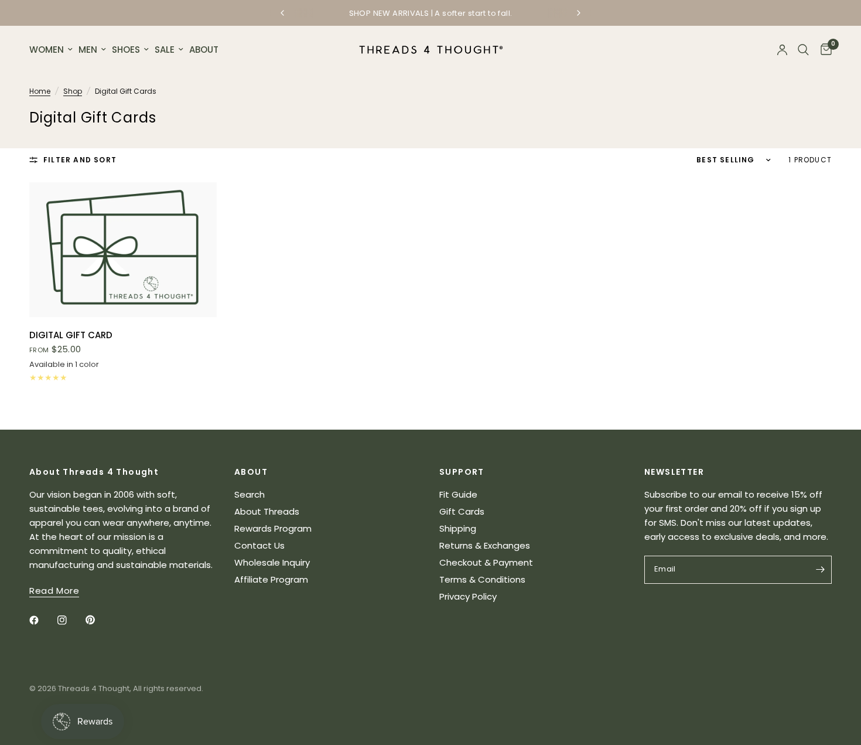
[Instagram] (70, 620)
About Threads (266, 511)
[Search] (803, 50)
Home (39, 91)
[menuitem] (52, 50)
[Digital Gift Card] (123, 249)
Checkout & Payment (486, 562)
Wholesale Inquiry (272, 562)
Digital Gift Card (70, 335)
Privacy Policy (468, 596)
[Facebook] (42, 620)
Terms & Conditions (482, 579)
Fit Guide (458, 494)
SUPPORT (461, 472)
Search (249, 494)
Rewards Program (273, 528)
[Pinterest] (98, 620)
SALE (165, 49)
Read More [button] (54, 591)
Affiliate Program (271, 579)
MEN (87, 49)
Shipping (457, 528)
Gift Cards (461, 511)
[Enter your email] (820, 570)
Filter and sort (80, 160)
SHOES (126, 49)
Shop (72, 91)
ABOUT (203, 49)
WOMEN (46, 49)
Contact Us (259, 545)
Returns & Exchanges (484, 545)
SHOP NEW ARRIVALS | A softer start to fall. (430, 13)
